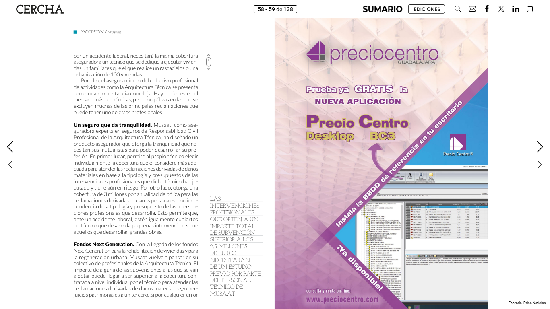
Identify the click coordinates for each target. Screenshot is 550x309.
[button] (382, 9)
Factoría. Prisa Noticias (527, 303)
